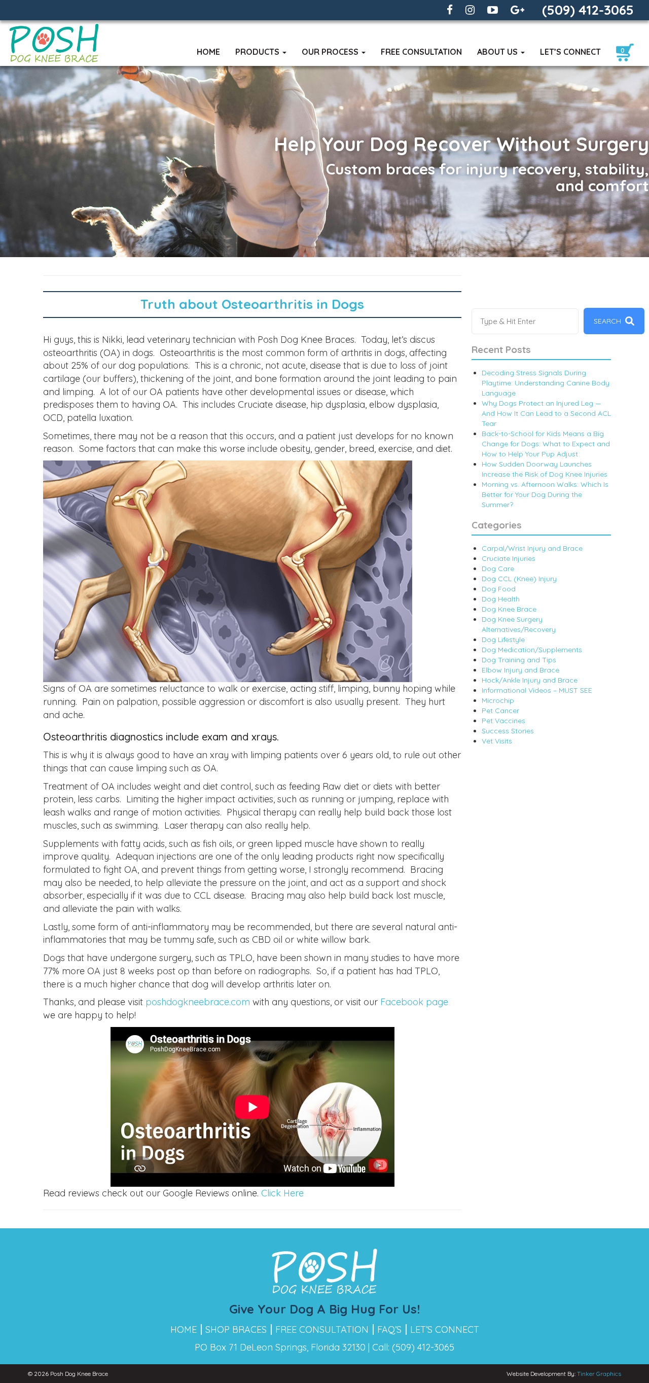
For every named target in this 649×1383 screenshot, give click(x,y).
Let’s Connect (570, 52)
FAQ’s (389, 1329)
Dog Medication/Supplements (532, 649)
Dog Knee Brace (509, 609)
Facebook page (414, 1002)
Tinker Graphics (599, 1373)
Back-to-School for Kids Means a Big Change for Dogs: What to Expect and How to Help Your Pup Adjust (546, 443)
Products (258, 52)
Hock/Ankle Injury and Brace (530, 680)
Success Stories (508, 730)
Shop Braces (236, 1329)
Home (208, 52)
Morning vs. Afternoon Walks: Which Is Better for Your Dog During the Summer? (545, 494)
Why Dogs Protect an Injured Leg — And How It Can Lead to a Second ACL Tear (546, 413)
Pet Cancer (500, 710)
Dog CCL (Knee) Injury (519, 578)
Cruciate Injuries (508, 558)
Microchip (498, 700)
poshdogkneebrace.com (199, 1002)
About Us (498, 52)
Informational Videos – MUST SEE (537, 690)
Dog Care (498, 568)
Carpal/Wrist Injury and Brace (532, 548)
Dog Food (499, 588)
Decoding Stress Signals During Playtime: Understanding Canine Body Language (545, 383)
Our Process (331, 52)
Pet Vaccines (503, 720)
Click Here (282, 1193)
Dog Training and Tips (519, 659)
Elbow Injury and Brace (520, 670)
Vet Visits (497, 741)
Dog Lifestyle (503, 639)
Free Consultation (421, 52)
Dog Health (501, 599)
